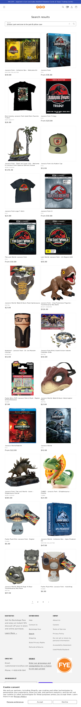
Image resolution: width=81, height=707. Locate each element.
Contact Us (33, 625)
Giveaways (32, 659)
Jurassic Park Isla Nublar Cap (51, 163)
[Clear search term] (69, 24)
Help (30, 620)
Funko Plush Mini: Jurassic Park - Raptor (19, 539)
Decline (65, 702)
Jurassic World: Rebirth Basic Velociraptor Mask (56, 399)
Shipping (32, 638)
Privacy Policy (20, 697)
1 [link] (32, 602)
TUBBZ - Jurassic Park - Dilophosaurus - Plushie (55, 492)
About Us (56, 620)
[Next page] (48, 602)
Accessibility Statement (62, 645)
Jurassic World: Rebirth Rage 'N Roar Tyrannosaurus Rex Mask (18, 587)
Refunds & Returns (36, 647)
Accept (40, 702)
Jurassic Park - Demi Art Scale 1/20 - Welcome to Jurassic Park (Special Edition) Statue (22, 164)
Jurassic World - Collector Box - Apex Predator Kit (58, 540)
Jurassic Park (46, 70)
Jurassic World (46, 445)
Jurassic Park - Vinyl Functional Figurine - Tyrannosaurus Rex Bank (56, 303)
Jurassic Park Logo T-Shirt (14, 211)
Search (31, 633)
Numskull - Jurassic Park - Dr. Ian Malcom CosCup (20, 351)
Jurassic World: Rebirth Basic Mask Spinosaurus (22, 303)
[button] (4, 7)
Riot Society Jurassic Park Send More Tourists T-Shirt (22, 117)
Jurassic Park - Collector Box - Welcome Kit (21, 70)
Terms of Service (59, 629)
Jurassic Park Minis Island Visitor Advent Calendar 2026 (56, 351)
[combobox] (40, 24)
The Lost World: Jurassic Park (16, 257)
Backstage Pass (35, 629)
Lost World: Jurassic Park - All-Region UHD (57, 257)
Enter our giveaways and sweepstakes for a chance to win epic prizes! (40, 666)
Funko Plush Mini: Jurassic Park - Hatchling (56, 586)
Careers (56, 625)
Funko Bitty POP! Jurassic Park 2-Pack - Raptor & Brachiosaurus (22, 399)
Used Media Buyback (61, 649)
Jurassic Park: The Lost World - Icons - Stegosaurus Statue (19, 492)
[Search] (74, 24)
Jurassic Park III (46, 211)
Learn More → (11, 633)
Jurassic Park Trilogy (48, 116)
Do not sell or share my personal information (62, 639)
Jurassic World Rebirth (13, 445)
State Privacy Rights (37, 642)
